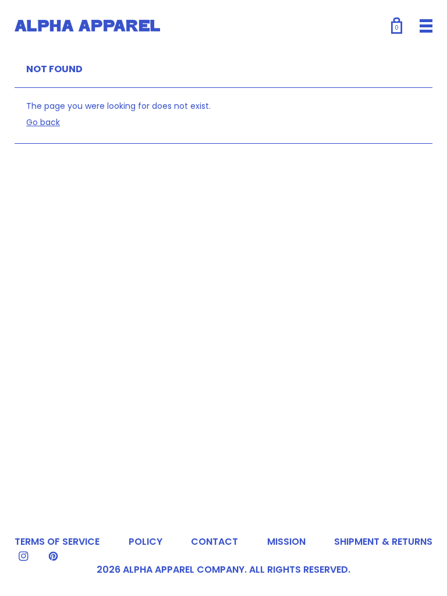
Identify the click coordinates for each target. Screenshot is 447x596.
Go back (43, 122)
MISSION (286, 541)
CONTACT (214, 541)
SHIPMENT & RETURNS (383, 541)
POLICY (145, 541)
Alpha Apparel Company (183, 569)
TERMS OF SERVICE (57, 541)
